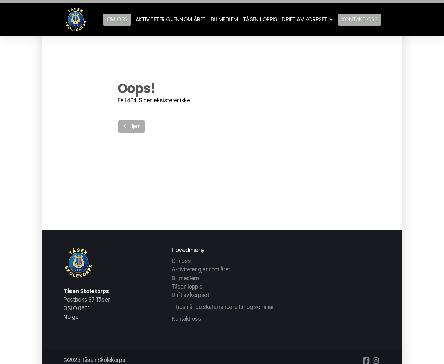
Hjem (134, 126)
